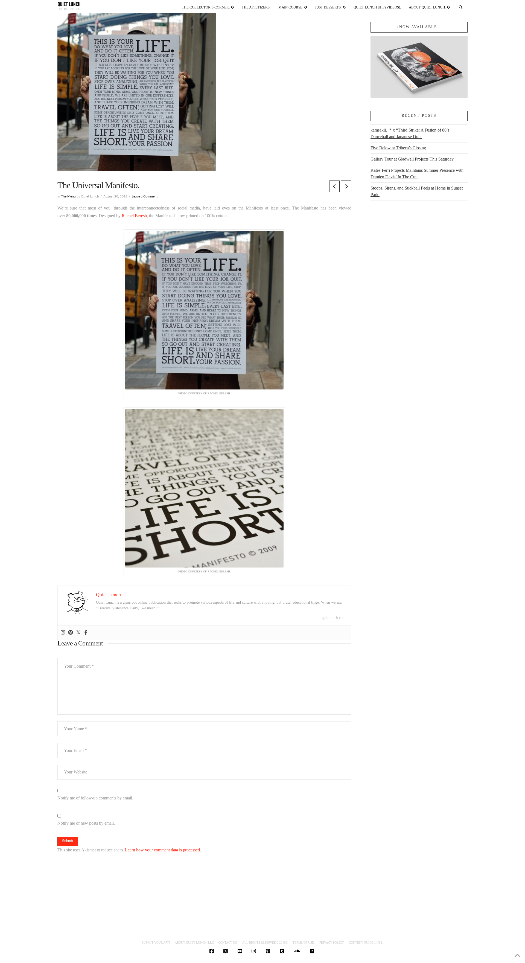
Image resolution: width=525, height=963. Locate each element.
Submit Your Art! (156, 942)
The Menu (68, 196)
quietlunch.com (334, 618)
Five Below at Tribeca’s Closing (398, 148)
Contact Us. (228, 942)
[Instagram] (62, 633)
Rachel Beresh (134, 215)
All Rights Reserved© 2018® (265, 942)
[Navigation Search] (461, 6)
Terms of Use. (304, 942)
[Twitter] (78, 633)
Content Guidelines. (366, 942)
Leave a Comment (145, 196)
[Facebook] (85, 633)
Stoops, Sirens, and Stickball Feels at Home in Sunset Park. (417, 191)
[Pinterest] (70, 633)
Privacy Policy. (332, 942)
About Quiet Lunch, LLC (194, 942)
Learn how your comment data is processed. (163, 850)
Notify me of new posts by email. (86, 823)
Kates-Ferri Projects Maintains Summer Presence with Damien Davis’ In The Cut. (417, 173)
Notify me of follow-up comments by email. (95, 798)
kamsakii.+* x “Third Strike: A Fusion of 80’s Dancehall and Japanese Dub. (410, 133)
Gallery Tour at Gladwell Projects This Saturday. (412, 159)
